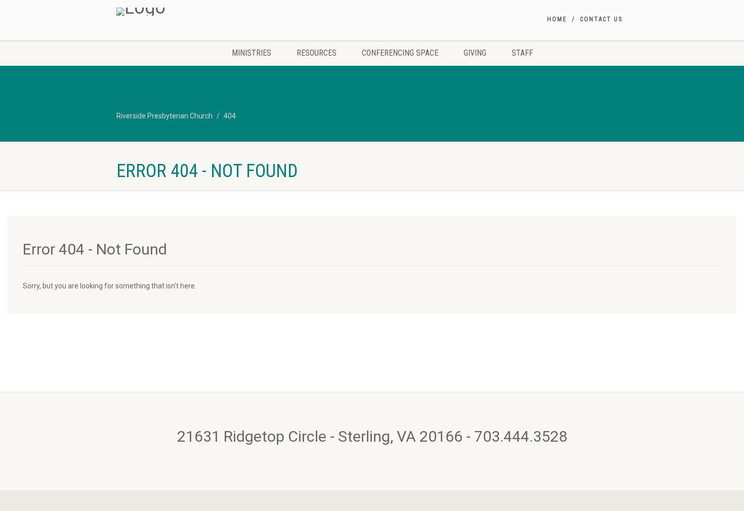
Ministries (251, 53)
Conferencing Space (400, 53)
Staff (522, 53)
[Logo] (196, 12)
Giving (475, 53)
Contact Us (601, 19)
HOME (557, 19)
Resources (317, 53)
